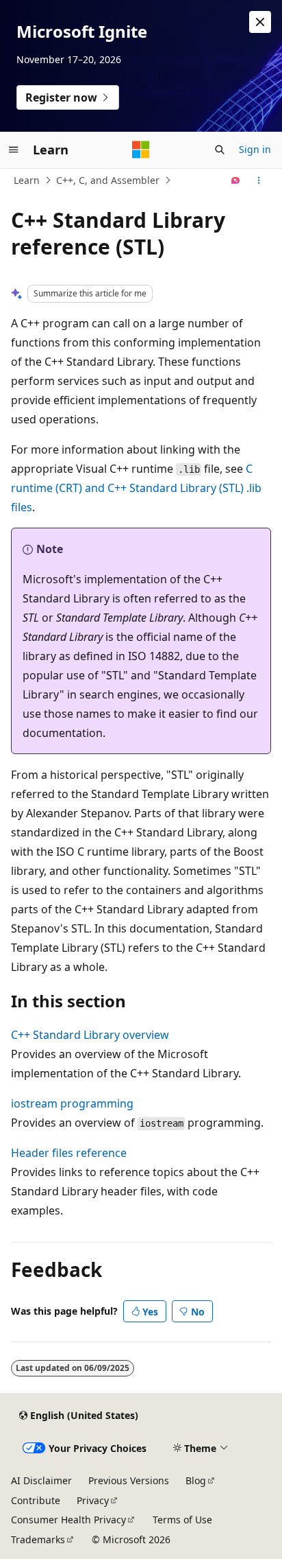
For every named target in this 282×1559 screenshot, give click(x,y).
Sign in (255, 149)
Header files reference (69, 1152)
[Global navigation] (13, 149)
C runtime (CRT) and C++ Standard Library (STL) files (136, 488)
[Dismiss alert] (260, 22)
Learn (27, 180)
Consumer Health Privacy (68, 1519)
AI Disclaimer (41, 1480)
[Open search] (219, 149)
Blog (195, 1480)
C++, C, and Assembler (107, 180)
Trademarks (38, 1539)
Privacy (93, 1500)
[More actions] (259, 180)
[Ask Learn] (236, 180)
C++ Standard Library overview (90, 1034)
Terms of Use (182, 1519)
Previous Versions (128, 1480)
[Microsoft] (141, 150)
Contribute (35, 1500)
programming (72, 1103)
